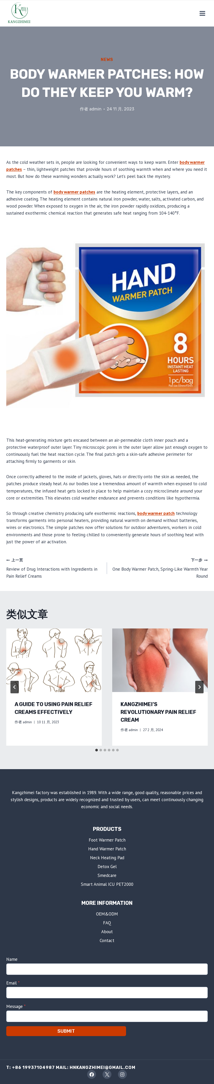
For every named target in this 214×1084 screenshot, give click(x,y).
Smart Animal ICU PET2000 (107, 884)
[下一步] (199, 687)
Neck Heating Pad (107, 858)
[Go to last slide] (14, 687)
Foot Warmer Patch (107, 840)
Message (16, 1006)
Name (11, 959)
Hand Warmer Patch (107, 849)
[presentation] (54, 660)
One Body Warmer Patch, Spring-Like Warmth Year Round (160, 568)
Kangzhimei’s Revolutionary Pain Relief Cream (158, 712)
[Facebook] (91, 1074)
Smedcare (107, 875)
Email (13, 983)
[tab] (96, 750)
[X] (107, 1074)
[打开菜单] (202, 13)
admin (95, 109)
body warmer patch (156, 513)
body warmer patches (74, 192)
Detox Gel (107, 866)
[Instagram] (122, 1074)
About (107, 932)
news (107, 59)
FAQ (107, 923)
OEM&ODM (107, 914)
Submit (66, 1031)
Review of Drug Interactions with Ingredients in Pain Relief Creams (51, 568)
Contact (107, 940)
